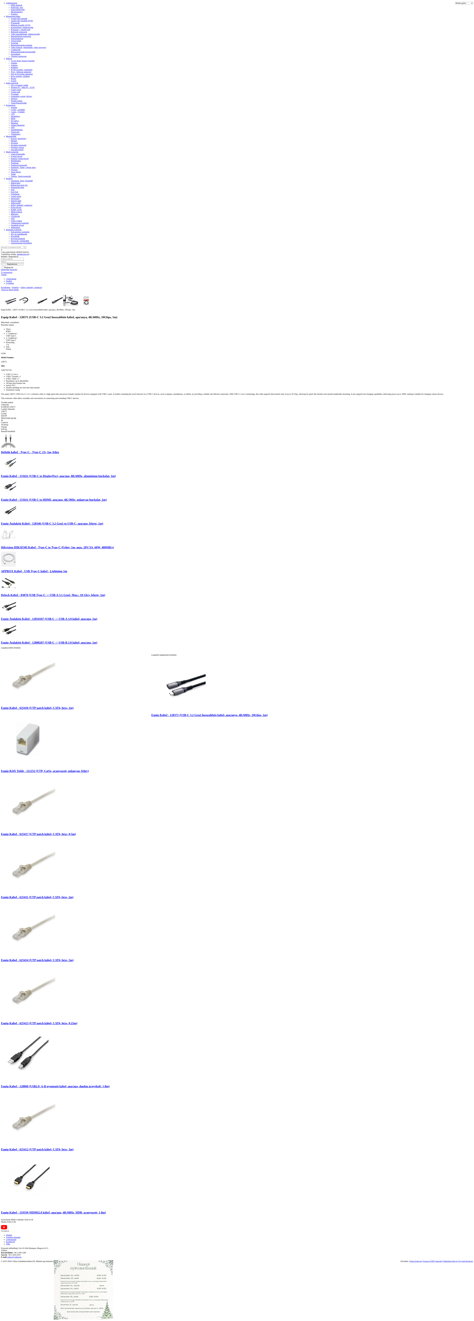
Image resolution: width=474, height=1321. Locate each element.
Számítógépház (17, 130)
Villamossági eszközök (20, 223)
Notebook (15, 163)
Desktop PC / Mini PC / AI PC (23, 87)
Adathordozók (11, 3)
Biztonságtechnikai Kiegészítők (23, 52)
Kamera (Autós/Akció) (20, 159)
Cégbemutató (11, 279)
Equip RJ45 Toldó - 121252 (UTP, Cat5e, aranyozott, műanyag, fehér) (45, 771)
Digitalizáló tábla (17, 187)
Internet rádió (16, 201)
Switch (13, 81)
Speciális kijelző (17, 150)
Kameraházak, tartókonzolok (22, 27)
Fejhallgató (15, 194)
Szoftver (14, 99)
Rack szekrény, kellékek (20, 76)
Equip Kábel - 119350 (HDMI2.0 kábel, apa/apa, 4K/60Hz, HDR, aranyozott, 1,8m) (53, 1212)
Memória (14, 123)
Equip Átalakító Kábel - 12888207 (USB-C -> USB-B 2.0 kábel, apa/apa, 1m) (49, 642)
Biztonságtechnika (13, 16)
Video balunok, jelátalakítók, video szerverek (28, 47)
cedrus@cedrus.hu (14, 1257)
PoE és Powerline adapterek (22, 74)
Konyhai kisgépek (18, 239)
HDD (13, 119)
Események (10, 1242)
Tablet (13, 174)
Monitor (14, 141)
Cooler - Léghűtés (18, 110)
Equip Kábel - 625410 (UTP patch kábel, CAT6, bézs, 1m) (37, 707)
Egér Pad (14, 192)
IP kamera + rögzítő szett (20, 30)
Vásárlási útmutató (13, 1237)
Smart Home (16, 172)
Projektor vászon (17, 147)
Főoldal (9, 1235)
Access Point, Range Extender (23, 61)
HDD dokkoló (16, 5)
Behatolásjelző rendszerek (21, 36)
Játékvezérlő (15, 203)
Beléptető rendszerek (19, 32)
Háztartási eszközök (13, 230)
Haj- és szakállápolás (19, 234)
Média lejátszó (16, 212)
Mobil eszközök (12, 152)
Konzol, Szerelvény (18, 139)
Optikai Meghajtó (18, 125)
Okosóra (14, 170)
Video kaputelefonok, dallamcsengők (25, 34)
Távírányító (15, 216)
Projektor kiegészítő (18, 145)
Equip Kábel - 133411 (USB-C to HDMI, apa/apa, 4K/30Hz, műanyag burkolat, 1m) (54, 499)
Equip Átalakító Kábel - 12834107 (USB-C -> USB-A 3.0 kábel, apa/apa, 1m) (49, 618)
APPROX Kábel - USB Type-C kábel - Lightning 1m (34, 571)
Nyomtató (15, 94)
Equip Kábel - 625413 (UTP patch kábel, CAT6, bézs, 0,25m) (39, 1023)
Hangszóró (15, 199)
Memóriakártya (17, 12)
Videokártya (15, 134)
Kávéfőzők (15, 236)
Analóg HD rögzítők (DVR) (22, 21)
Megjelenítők (11, 136)
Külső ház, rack (17, 7)
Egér (13, 190)
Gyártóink (10, 283)
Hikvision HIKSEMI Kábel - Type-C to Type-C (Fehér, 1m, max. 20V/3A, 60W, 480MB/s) (57, 547)
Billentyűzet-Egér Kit (19, 185)
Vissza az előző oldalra (10, 290)
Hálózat (9, 59)
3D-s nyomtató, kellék (19, 85)
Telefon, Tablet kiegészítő (21, 176)
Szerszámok (15, 54)
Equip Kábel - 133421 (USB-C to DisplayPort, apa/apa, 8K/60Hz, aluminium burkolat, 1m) (58, 476)
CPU (13, 114)
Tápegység (15, 132)
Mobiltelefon (16, 161)
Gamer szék (15, 92)
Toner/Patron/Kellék (19, 103)
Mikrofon (14, 214)
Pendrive (14, 14)
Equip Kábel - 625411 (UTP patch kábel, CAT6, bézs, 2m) (37, 897)
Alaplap (14, 107)
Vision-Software (415, 1261)
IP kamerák (15, 23)
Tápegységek (16, 41)
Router (13, 79)
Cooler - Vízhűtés (18, 112)
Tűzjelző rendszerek (19, 56)
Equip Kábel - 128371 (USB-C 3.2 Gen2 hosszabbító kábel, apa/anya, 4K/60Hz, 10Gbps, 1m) (209, 715)
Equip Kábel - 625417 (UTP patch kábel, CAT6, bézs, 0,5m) (38, 834)
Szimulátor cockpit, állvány (21, 96)
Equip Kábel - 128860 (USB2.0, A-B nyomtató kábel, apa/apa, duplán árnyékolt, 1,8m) (55, 1086)
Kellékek (14, 67)
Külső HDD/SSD (18, 10)
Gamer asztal (16, 90)
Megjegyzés (8, 267)
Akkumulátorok (17, 39)
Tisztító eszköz (16, 101)
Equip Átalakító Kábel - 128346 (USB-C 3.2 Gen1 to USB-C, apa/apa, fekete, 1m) (52, 523)
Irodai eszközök (12, 83)
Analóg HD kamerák (19, 19)
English (9, 281)
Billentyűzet (15, 183)
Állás (8, 1244)
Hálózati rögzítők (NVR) (20, 25)
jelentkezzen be (23, 254)
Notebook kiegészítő (19, 165)
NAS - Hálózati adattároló (21, 72)
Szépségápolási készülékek (21, 243)
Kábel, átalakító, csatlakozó (21, 205)
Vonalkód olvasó (17, 225)
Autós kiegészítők (18, 154)
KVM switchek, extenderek (21, 70)
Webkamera (15, 227)
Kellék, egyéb (16, 210)
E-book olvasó (16, 156)
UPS (13, 219)
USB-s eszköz (16, 221)
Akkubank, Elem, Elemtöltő (22, 181)
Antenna (14, 65)
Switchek (14, 43)
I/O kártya (15, 121)
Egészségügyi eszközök (20, 232)
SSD (13, 127)
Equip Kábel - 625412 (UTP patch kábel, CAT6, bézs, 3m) (37, 1149)
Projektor (14, 143)
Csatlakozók (15, 50)
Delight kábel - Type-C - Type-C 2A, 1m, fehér (30, 452)
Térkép (4, 275)
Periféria (9, 179)
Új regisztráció (6, 272)
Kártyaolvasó (16, 207)
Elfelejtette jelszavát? (9, 270)
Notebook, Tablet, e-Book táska (23, 167)
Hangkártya (15, 116)
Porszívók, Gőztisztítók (20, 241)
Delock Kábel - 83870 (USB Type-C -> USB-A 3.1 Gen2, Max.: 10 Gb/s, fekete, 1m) (53, 595)
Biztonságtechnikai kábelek (21, 45)
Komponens (10, 105)
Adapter (14, 63)
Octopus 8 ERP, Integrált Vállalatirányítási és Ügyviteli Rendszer (447, 1261)
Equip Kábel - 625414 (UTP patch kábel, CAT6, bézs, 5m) (37, 960)
